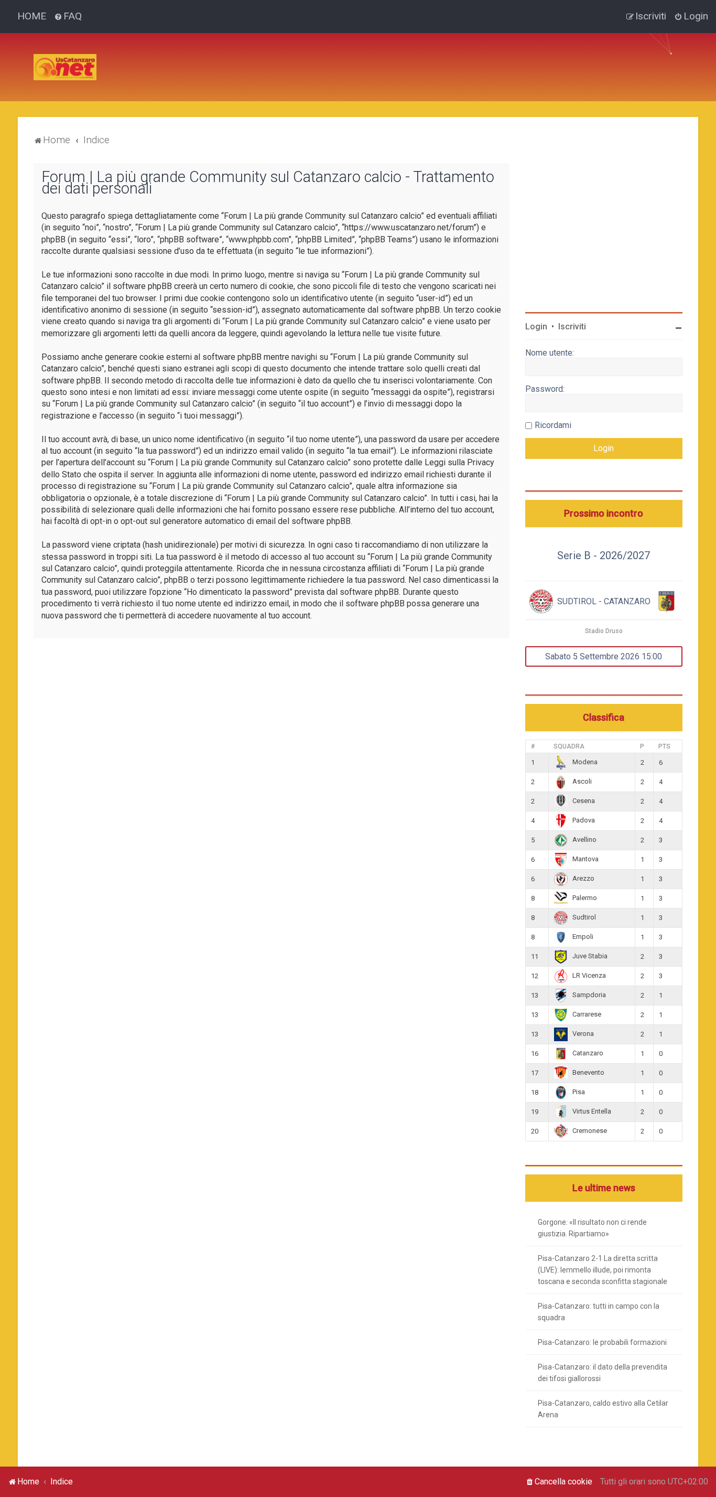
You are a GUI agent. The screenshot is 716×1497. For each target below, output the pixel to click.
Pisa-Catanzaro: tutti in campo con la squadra (598, 1312)
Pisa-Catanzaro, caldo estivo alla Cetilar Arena (603, 1409)
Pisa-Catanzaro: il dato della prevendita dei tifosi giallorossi (602, 1373)
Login (536, 327)
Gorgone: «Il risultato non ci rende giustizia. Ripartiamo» (592, 1228)
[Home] (65, 67)
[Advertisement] (295, 56)
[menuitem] (68, 16)
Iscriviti (572, 327)
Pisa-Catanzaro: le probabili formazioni (602, 1342)
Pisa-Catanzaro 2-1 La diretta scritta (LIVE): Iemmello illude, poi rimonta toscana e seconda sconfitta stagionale (602, 1270)
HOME (31, 16)
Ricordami (553, 425)
